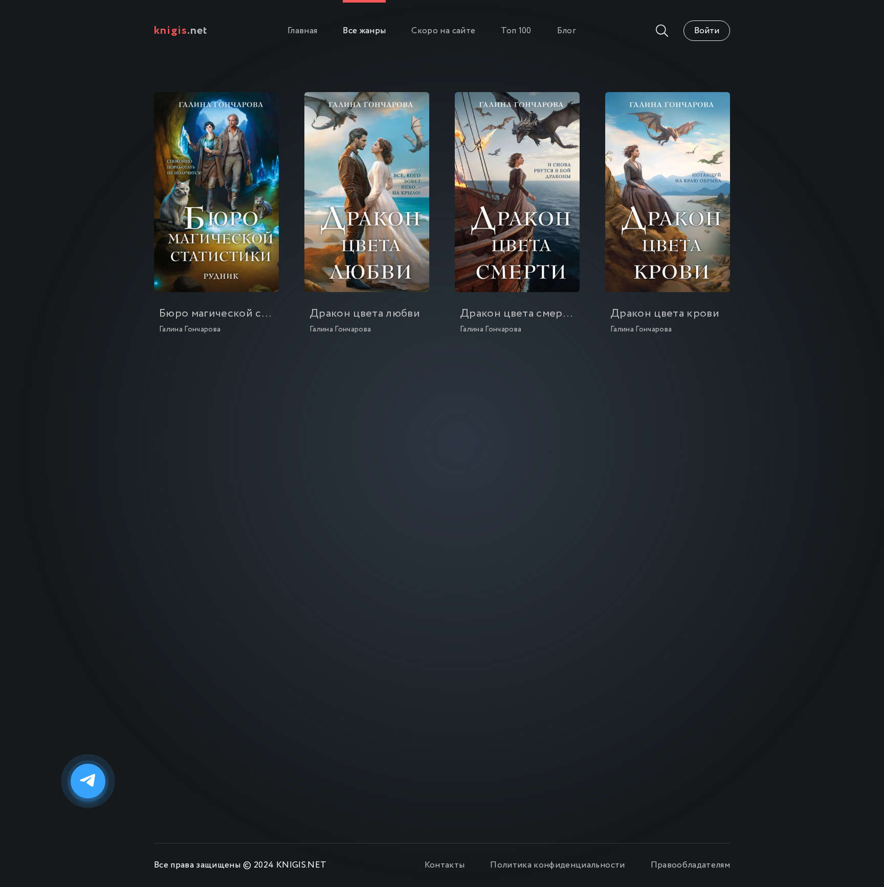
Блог (566, 31)
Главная (302, 31)
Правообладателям (690, 865)
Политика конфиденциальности (557, 865)
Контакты (445, 865)
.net (181, 31)
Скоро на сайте (443, 31)
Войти (706, 31)
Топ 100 (516, 31)
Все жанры (364, 31)
